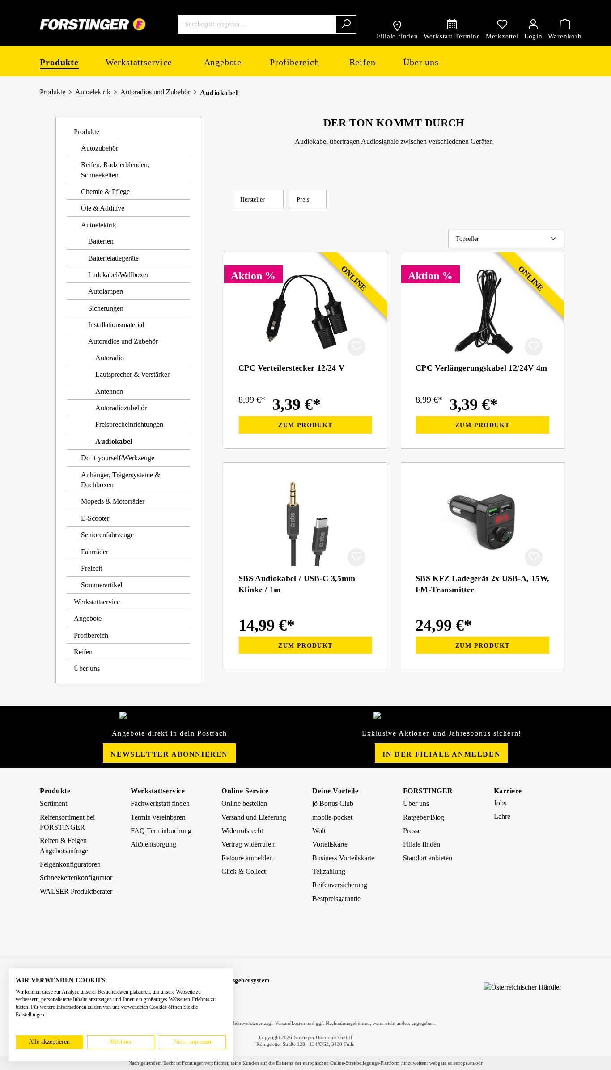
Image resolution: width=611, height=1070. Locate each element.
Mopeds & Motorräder (112, 501)
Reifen (83, 652)
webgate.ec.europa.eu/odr (456, 1063)
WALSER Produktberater (76, 891)
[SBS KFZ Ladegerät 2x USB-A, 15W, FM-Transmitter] (483, 521)
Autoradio (109, 358)
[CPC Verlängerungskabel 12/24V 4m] (483, 311)
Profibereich (91, 635)
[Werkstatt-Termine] (452, 24)
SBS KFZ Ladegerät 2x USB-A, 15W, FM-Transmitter (482, 584)
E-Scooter (95, 518)
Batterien (101, 241)
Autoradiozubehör (121, 408)
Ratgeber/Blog (423, 817)
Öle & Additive (102, 208)
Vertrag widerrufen (248, 844)
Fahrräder (94, 552)
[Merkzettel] (502, 24)
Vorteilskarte (330, 844)
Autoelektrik (92, 92)
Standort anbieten (427, 858)
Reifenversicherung (339, 885)
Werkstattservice (97, 602)
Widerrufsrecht (242, 830)
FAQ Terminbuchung (161, 830)
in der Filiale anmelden (441, 754)
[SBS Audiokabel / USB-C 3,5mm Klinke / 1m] (305, 521)
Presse (412, 830)
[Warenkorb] (565, 24)
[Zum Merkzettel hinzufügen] (356, 347)
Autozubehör (99, 148)
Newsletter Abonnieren (169, 754)
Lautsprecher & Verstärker (132, 374)
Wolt (319, 830)
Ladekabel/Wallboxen (119, 274)
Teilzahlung (328, 871)
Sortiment (53, 803)
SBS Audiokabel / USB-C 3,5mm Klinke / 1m (296, 584)
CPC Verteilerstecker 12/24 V (291, 367)
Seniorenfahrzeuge (107, 535)
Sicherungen (105, 308)
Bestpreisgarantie (336, 898)
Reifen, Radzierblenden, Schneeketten (115, 169)
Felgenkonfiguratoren (70, 864)
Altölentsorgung (153, 844)
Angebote (88, 618)
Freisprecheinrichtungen (129, 424)
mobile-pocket (332, 817)
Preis (304, 199)
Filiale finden (421, 844)
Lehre (502, 816)
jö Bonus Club (332, 803)
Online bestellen (244, 803)
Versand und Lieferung (253, 817)
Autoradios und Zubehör (155, 92)
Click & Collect (243, 871)
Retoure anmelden (247, 858)
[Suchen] (345, 24)
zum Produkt (305, 425)
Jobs (500, 803)
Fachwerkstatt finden (160, 803)
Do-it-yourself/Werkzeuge (117, 458)
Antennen (109, 391)
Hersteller (253, 199)
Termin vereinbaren (158, 817)
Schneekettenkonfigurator (76, 877)
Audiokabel (219, 93)
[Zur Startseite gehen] (93, 24)
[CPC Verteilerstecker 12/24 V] (305, 311)
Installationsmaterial (116, 325)
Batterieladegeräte (113, 258)
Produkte (52, 92)
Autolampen (105, 291)
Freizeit (91, 568)
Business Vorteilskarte (343, 858)
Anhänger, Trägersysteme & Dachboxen (120, 480)
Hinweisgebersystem (241, 980)
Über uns (87, 668)
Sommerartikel (101, 585)
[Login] (533, 24)
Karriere (508, 791)
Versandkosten (290, 1023)
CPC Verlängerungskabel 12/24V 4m (481, 367)
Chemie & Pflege (105, 191)
